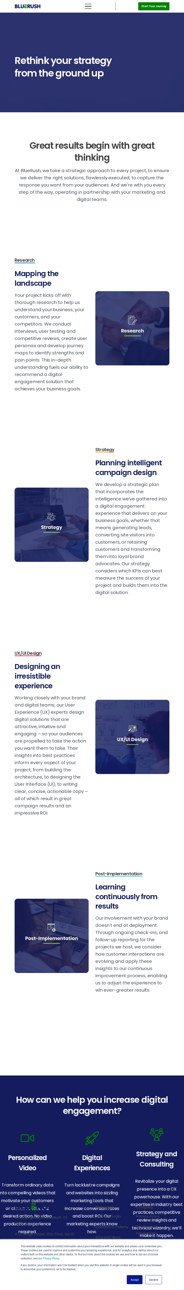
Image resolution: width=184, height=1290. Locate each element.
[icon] (92, 1138)
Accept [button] (135, 1279)
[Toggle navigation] (88, 6)
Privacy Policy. (51, 1258)
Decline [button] (153, 1279)
